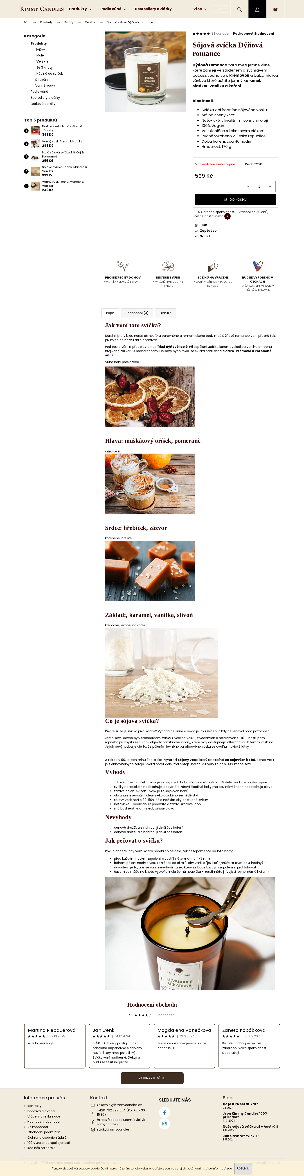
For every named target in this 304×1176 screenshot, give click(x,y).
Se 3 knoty (44, 67)
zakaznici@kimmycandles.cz (119, 1105)
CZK (219, 9)
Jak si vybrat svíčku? (241, 1136)
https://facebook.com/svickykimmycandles (121, 1122)
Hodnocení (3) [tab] (137, 313)
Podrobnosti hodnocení (253, 33)
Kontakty (34, 1106)
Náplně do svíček (49, 73)
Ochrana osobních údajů (47, 1137)
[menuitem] (80, 9)
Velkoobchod (37, 1127)
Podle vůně (39, 91)
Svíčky (40, 49)
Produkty (39, 43)
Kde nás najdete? (41, 1148)
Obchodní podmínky (43, 1132)
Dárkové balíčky (43, 103)
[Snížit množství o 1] (248, 186)
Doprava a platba (41, 1111)
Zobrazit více (152, 1078)
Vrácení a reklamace (43, 1116)
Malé (40, 55)
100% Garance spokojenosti (48, 1142)
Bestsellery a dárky (45, 97)
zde (229, 1168)
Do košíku (238, 199)
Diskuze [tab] (165, 313)
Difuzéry (41, 79)
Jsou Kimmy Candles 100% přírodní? (245, 1115)
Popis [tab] (110, 313)
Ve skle (42, 61)
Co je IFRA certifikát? (240, 1104)
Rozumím (243, 1168)
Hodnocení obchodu (152, 1004)
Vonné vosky (45, 85)
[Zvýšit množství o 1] (270, 186)
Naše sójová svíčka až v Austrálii (250, 1126)
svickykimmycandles (113, 1129)
